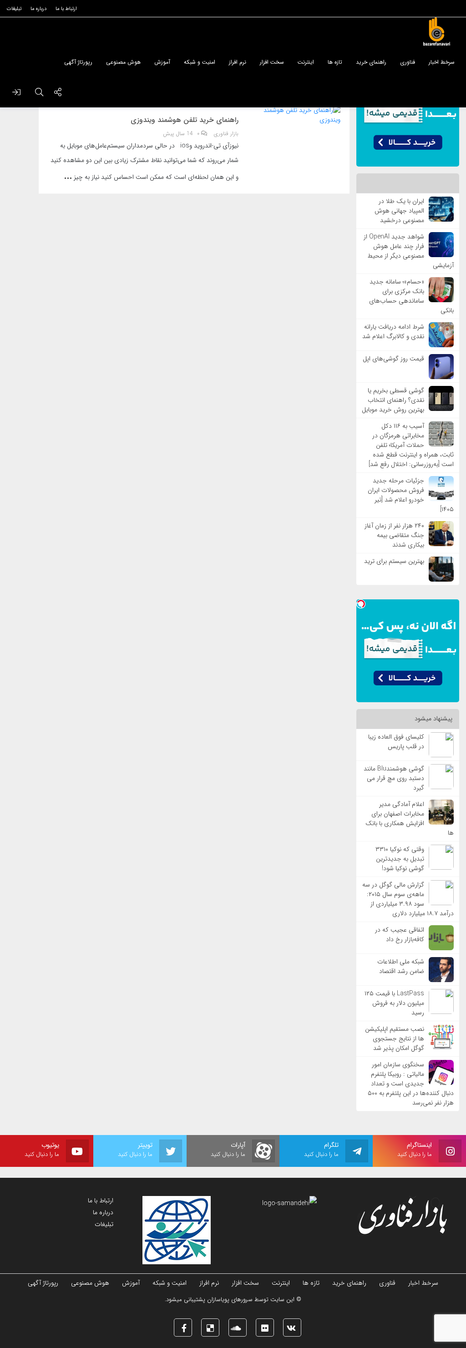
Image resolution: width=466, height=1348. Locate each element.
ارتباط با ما (100, 1201)
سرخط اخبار (423, 1283)
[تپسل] (360, 603)
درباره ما (103, 1212)
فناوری (387, 1283)
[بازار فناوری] (436, 32)
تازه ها (311, 1283)
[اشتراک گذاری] (58, 93)
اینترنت (281, 1283)
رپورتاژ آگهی (43, 1283)
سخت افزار (245, 1283)
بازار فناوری (226, 134)
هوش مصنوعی (90, 1283)
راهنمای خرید (349, 1283)
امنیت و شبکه (169, 1283)
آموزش (131, 1283)
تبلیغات (104, 1224)
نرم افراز (209, 1283)
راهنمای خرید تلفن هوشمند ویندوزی (184, 120)
